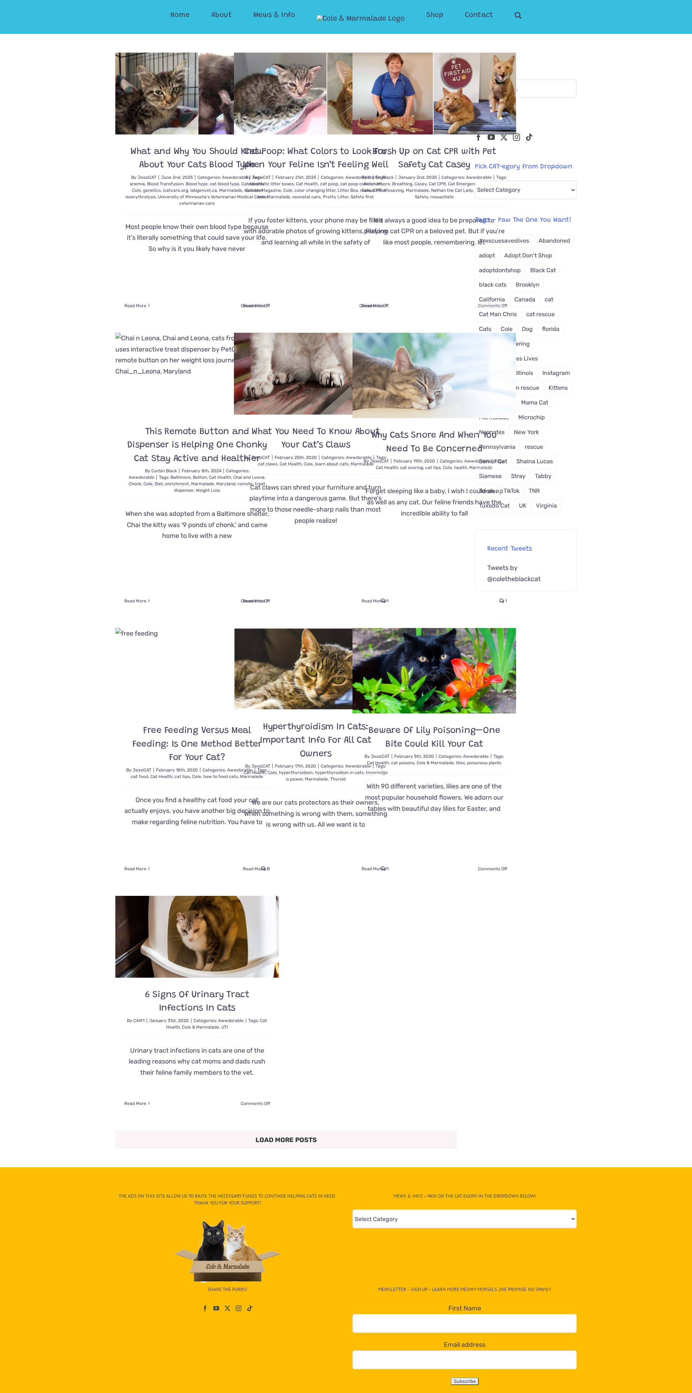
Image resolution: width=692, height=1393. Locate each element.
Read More (135, 305)
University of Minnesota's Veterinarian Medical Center (213, 196)
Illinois (524, 373)
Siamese (490, 476)
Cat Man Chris (498, 314)
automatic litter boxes (271, 183)
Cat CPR (437, 183)
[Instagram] (516, 137)
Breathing (402, 183)
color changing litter (315, 190)
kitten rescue (521, 387)
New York (526, 432)
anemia (137, 183)
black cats (492, 284)
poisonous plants (484, 762)
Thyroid (338, 779)
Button (200, 477)
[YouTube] (491, 137)
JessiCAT (147, 177)
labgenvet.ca (203, 190)
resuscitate (442, 196)
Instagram (556, 373)
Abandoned (554, 240)
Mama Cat (534, 402)
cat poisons (402, 762)
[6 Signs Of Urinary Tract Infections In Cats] (197, 937)
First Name (464, 1308)
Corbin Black (381, 177)
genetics (152, 190)
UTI (224, 1027)
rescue (534, 446)
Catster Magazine (263, 190)
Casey (420, 183)
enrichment (177, 483)
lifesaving (394, 190)
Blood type (197, 183)
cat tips (433, 467)
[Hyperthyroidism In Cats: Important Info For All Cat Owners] (316, 669)
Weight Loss (208, 490)
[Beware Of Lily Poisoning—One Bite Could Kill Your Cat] (434, 670)
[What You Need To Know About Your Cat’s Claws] (316, 374)
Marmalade (278, 196)
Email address (464, 1345)
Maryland (225, 483)
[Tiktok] (529, 137)
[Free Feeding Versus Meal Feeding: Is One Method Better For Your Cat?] (197, 670)
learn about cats (332, 463)
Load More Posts (286, 1140)
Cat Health (307, 183)
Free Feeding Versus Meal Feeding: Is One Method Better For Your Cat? (197, 744)
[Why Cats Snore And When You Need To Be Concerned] (434, 375)
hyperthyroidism (296, 772)
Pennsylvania (497, 446)
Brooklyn (528, 284)
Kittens (558, 387)
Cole (136, 190)
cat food (139, 776)
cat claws (268, 463)
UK (523, 505)
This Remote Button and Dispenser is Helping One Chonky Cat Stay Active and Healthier (197, 446)
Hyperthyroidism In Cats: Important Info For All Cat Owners (316, 741)
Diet (159, 483)
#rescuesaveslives (504, 240)
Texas (486, 490)
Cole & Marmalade (435, 762)
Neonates (492, 432)
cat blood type (224, 183)
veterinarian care (197, 203)
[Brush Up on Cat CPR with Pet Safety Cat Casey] (434, 93)
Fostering (517, 343)
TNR (534, 490)
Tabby (543, 476)
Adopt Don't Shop (528, 255)
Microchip (531, 417)
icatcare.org (175, 190)
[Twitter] (503, 137)
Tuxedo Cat (494, 505)
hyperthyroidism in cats (339, 772)
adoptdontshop (500, 270)
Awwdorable (141, 477)
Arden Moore (377, 183)
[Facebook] (478, 137)
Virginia (546, 505)
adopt (487, 255)
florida (550, 329)
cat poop (329, 183)
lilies (460, 762)
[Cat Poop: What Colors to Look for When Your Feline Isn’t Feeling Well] (316, 93)
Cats (485, 329)
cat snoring (411, 467)
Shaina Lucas (534, 461)
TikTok (511, 490)
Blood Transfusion (165, 183)
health (460, 467)
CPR (377, 190)
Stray (518, 476)
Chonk (135, 483)
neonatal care (306, 196)
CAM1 (139, 1020)
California (492, 299)
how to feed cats (220, 776)
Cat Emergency (463, 183)
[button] (489, 15)
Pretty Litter (336, 196)
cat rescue (540, 314)
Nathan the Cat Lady (452, 190)
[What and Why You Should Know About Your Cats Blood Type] (197, 93)
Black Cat (543, 270)
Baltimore (180, 477)
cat (549, 299)
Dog (527, 329)
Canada (524, 299)
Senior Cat (493, 461)
